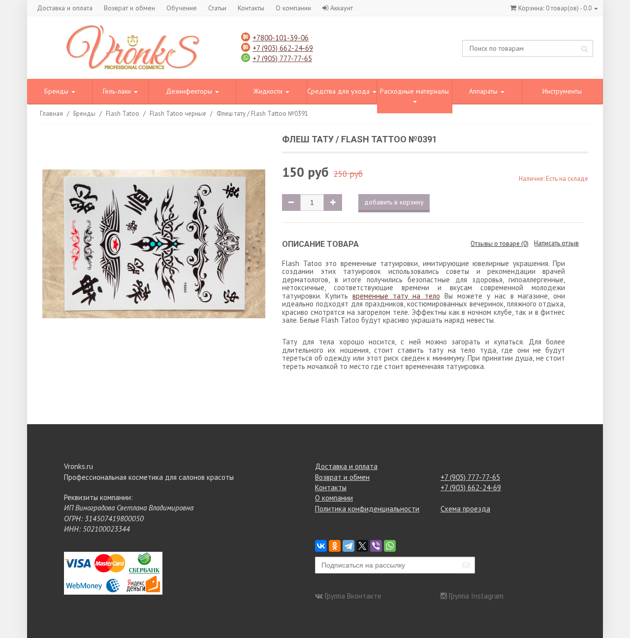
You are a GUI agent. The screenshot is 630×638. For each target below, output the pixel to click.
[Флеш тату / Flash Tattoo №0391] (153, 245)
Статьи (217, 8)
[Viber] (376, 546)
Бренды (57, 91)
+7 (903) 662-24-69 (282, 48)
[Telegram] (348, 546)
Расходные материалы (414, 91)
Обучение (181, 8)
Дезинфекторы (190, 91)
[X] (362, 546)
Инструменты (562, 91)
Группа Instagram (476, 596)
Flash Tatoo (122, 113)
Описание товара (320, 244)
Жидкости (268, 91)
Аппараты (484, 91)
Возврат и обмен (129, 8)
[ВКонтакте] (321, 546)
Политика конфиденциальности (367, 508)
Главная (51, 113)
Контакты (251, 8)
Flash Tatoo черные (178, 113)
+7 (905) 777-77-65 (282, 58)
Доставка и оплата (65, 8)
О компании (293, 8)
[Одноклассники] (335, 546)
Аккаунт (341, 8)
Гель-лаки (118, 91)
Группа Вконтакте (353, 596)
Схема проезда (465, 508)
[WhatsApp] (390, 546)
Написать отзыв (556, 243)
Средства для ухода (339, 91)
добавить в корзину (394, 202)
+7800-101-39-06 (280, 37)
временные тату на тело (396, 296)
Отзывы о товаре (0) (500, 243)
